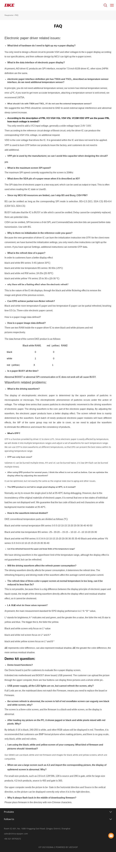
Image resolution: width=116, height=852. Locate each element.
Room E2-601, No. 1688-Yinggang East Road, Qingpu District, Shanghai (37, 828)
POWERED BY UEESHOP (67, 847)
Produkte (9, 811)
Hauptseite (9, 15)
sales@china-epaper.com (16, 833)
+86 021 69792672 (12, 838)
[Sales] (111, 835)
